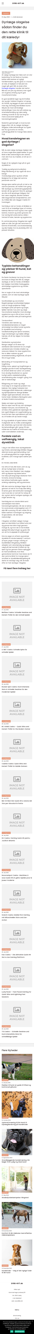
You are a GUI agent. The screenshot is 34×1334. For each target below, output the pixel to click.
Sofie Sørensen (18, 17)
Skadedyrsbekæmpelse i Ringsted (15, 1198)
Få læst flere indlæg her (17, 568)
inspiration (6, 13)
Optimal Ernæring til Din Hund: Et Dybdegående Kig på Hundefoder (15, 1123)
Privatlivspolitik (19, 1331)
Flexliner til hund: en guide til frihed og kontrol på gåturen (16, 1086)
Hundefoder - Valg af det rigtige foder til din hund (17, 1271)
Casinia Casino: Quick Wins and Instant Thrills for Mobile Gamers (14, 765)
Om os (17, 1318)
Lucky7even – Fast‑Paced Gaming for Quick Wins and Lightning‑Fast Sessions (16, 994)
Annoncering (17, 1315)
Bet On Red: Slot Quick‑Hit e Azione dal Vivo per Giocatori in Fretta (17, 802)
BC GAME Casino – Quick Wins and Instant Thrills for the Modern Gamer (16, 727)
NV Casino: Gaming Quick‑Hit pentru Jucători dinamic (16, 839)
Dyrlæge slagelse (8, 88)
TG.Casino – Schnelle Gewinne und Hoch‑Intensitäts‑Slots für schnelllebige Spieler (15, 1034)
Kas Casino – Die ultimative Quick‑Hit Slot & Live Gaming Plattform (16, 956)
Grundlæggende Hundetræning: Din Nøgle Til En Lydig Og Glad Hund (16, 1161)
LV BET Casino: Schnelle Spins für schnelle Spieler (14, 650)
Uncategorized (6, 607)
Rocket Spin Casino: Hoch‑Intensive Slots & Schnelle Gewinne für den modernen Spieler (15, 689)
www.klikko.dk (19, 1301)
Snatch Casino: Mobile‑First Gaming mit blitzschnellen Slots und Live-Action (16, 917)
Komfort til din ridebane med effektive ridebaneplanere (17, 1234)
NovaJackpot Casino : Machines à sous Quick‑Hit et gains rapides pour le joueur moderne (17, 877)
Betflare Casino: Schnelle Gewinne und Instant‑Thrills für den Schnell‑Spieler (17, 613)
